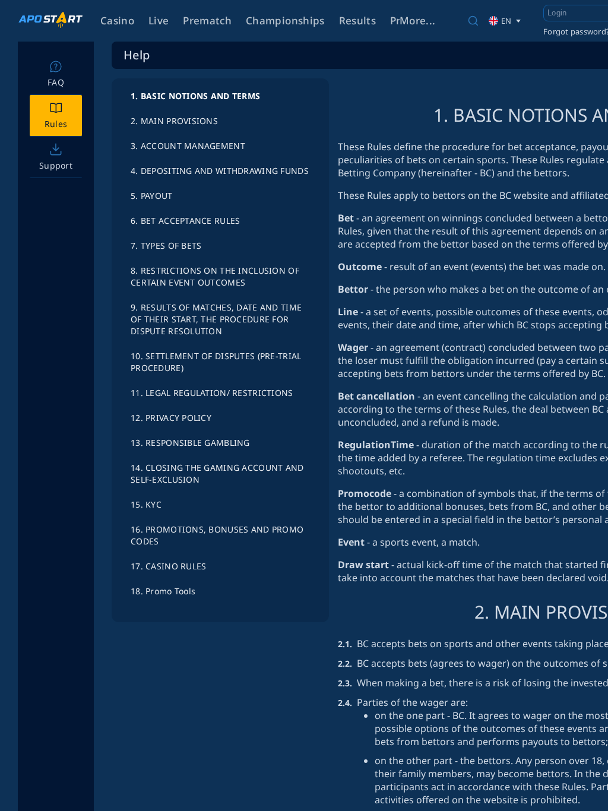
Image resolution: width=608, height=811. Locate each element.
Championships (285, 20)
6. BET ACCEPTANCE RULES (185, 220)
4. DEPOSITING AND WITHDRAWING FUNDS (220, 170)
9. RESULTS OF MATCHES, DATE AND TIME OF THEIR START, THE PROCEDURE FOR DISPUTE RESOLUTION (216, 319)
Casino (117, 20)
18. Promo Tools (163, 591)
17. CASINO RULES (168, 566)
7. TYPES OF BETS (166, 245)
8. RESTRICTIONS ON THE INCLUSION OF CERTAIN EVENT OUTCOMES (215, 276)
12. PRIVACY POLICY (171, 417)
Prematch (207, 20)
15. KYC (146, 504)
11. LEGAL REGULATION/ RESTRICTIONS (212, 392)
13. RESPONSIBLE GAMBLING (190, 442)
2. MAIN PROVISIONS (174, 120)
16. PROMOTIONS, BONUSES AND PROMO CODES (217, 535)
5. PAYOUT (152, 195)
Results (357, 20)
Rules (56, 123)
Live (158, 20)
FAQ (56, 82)
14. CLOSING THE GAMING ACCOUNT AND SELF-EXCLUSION (217, 473)
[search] (473, 21)
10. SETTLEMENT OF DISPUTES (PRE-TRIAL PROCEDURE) (216, 361)
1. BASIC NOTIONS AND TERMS (195, 96)
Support (55, 165)
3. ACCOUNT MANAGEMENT (188, 145)
